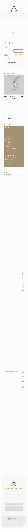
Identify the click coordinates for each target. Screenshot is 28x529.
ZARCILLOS (9, 165)
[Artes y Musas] (14, 8)
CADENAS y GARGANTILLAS (12, 134)
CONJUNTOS (9, 136)
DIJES (19, 54)
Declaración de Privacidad (11, 504)
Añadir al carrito (18, 50)
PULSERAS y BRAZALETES (12, 155)
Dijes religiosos (11, 142)
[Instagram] (16, 522)
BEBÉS (8, 129)
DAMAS (8, 138)
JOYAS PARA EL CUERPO (12, 148)
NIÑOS (8, 150)
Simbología (10, 144)
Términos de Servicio (10, 509)
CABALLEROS (9, 131)
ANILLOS (8, 127)
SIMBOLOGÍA (9, 159)
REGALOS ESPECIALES (11, 157)
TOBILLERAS (9, 163)
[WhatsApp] (11, 522)
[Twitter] (15, 522)
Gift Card (8, 146)
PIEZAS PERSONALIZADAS (12, 153)
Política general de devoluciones (12, 506)
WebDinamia (10, 519)
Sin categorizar (10, 161)
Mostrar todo (20, 21)
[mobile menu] (24, 7)
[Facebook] (13, 522)
